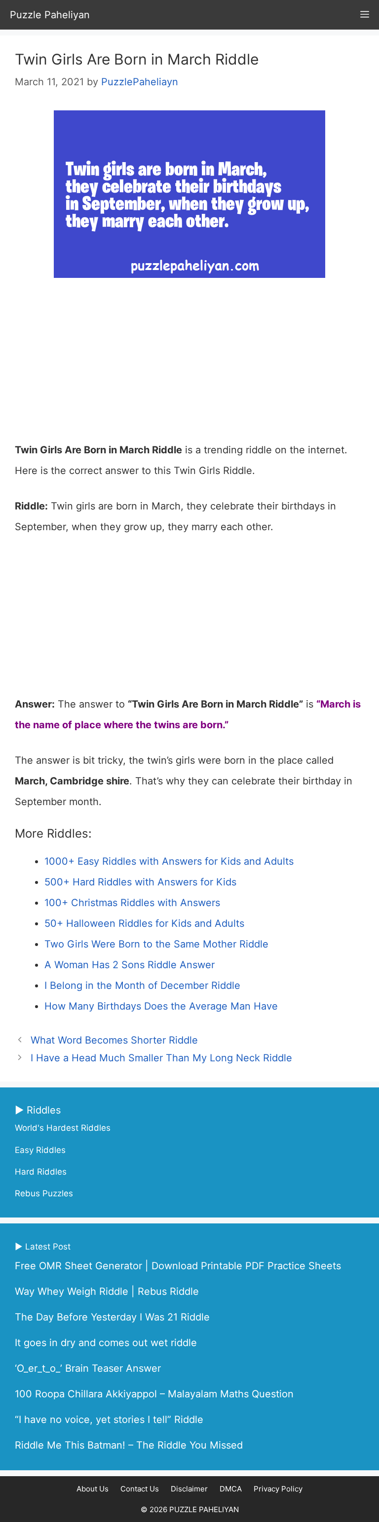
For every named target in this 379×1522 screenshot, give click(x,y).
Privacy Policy (278, 1488)
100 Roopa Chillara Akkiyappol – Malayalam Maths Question (154, 1394)
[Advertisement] (189, 367)
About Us (92, 1488)
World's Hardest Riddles (63, 1128)
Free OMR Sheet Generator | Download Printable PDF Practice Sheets (178, 1266)
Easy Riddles (40, 1150)
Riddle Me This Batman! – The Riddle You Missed (129, 1445)
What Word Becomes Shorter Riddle (114, 1040)
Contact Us (139, 1488)
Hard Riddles (41, 1172)
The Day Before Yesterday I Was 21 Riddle (112, 1317)
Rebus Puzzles (44, 1193)
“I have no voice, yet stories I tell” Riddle (109, 1419)
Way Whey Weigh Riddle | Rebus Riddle (107, 1291)
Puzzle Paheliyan (50, 15)
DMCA (231, 1488)
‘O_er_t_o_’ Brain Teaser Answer (88, 1368)
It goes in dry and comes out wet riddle (106, 1343)
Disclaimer (189, 1488)
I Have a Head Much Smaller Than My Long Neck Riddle (161, 1058)
